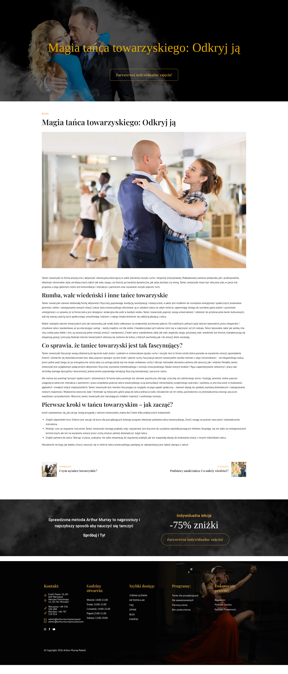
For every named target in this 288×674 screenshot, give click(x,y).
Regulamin (220, 599)
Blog (45, 113)
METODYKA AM (136, 600)
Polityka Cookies (223, 604)
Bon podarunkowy (181, 609)
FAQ (131, 604)
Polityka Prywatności (225, 609)
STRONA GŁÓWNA (138, 595)
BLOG (132, 614)
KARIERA (133, 619)
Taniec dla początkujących (185, 595)
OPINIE (132, 609)
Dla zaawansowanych (183, 600)
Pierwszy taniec (180, 604)
